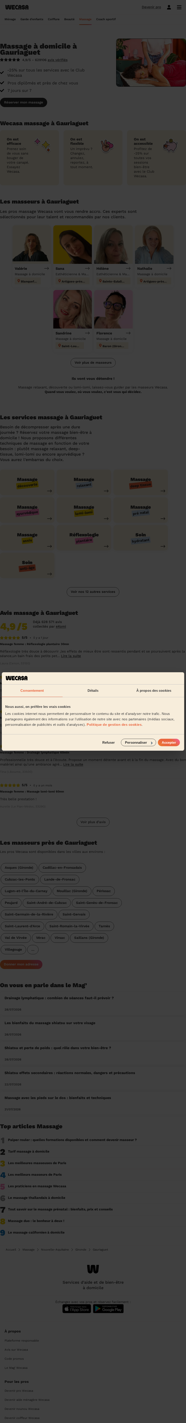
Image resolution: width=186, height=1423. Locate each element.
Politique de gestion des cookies (114, 724)
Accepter (169, 742)
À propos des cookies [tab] (153, 690)
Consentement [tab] (32, 690)
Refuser (108, 742)
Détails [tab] (93, 690)
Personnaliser (136, 742)
